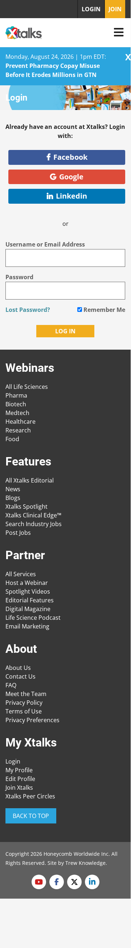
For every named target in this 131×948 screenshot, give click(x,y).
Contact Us (20, 676)
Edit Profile (20, 779)
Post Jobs (18, 533)
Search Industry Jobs (33, 524)
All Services (20, 574)
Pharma (16, 395)
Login (12, 761)
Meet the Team (25, 694)
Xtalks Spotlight (26, 506)
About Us (18, 668)
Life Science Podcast (33, 618)
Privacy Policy (23, 703)
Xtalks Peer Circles (30, 796)
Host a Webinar (26, 583)
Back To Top (31, 816)
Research (18, 430)
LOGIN (91, 9)
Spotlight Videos (27, 591)
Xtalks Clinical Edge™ (33, 515)
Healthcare (20, 422)
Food (12, 439)
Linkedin (71, 196)
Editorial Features (29, 600)
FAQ (10, 685)
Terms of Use (23, 711)
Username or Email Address (45, 244)
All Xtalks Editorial (29, 480)
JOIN (115, 9)
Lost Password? (27, 310)
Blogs (12, 498)
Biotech (15, 404)
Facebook (70, 157)
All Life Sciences (26, 387)
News (12, 489)
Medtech (17, 413)
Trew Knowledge (85, 862)
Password (19, 277)
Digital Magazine (27, 609)
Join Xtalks (19, 788)
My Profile (19, 770)
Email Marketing (27, 626)
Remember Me (103, 310)
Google (71, 177)
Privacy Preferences (32, 720)
